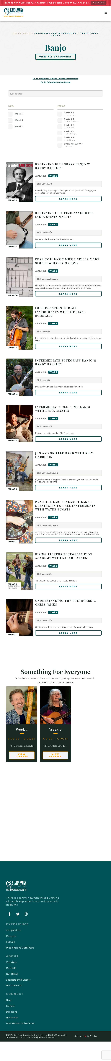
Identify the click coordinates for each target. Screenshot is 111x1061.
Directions (11, 1012)
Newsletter (12, 1017)
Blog (8, 1000)
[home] (13, 12)
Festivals (10, 942)
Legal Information (28, 1037)
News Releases (14, 985)
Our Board (12, 974)
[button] (106, 13)
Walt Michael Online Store (20, 1023)
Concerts (11, 936)
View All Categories (55, 57)
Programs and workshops (55, 33)
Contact (10, 1006)
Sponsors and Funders (18, 980)
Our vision (11, 962)
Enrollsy (93, 1036)
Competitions (13, 930)
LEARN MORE (68, 199)
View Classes (22, 755)
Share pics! (98, 3)
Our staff (11, 968)
